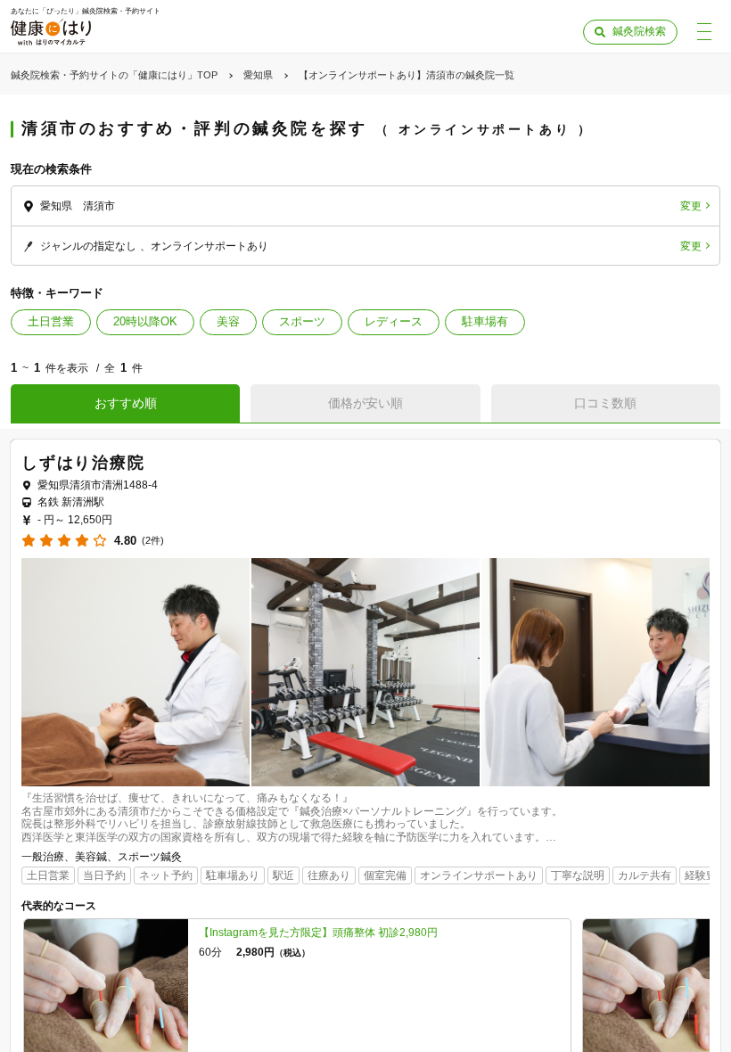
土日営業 (51, 321)
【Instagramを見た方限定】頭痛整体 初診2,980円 (318, 932)
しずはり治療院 (83, 463)
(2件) (153, 541)
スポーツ (302, 321)
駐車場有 (485, 321)
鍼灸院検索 (639, 31)
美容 (228, 321)
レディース (394, 321)
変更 (691, 206)
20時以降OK (145, 321)
